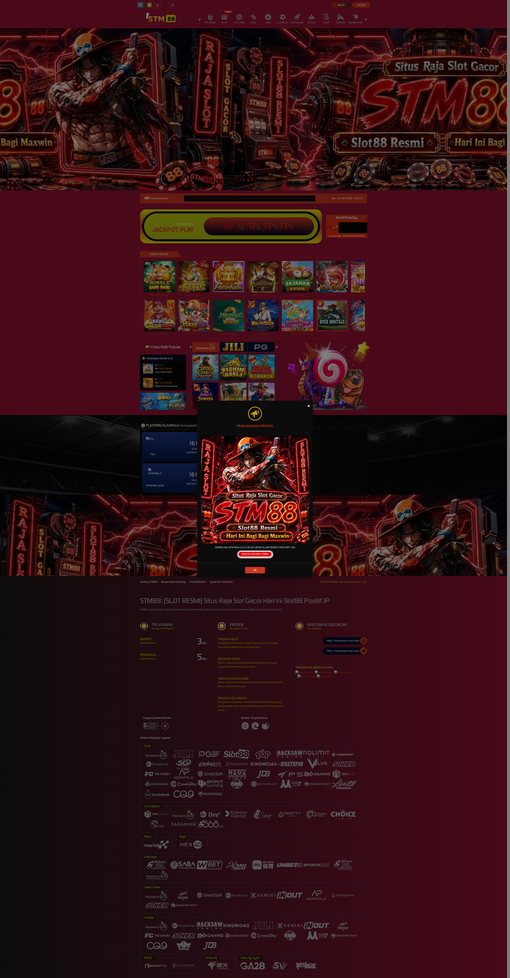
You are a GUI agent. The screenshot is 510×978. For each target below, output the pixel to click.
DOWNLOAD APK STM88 (255, 554)
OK (255, 570)
